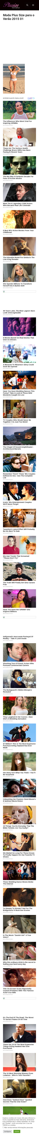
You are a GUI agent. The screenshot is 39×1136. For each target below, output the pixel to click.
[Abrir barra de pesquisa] (27, 5)
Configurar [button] (7, 1131)
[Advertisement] (19, 43)
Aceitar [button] (17, 1131)
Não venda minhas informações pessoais (18, 1127)
